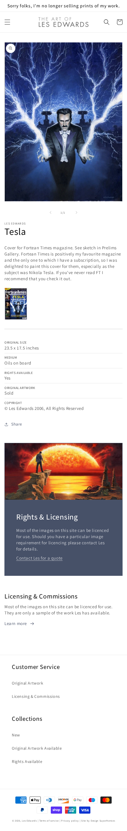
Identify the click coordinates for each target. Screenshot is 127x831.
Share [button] (16, 424)
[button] (7, 22)
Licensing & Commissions (36, 696)
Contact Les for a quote (39, 558)
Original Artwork (27, 683)
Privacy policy (70, 820)
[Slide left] (50, 212)
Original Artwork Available (37, 748)
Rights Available (27, 761)
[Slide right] (76, 212)
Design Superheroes (103, 820)
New (16, 735)
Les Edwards (29, 820)
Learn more (15, 623)
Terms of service (49, 820)
